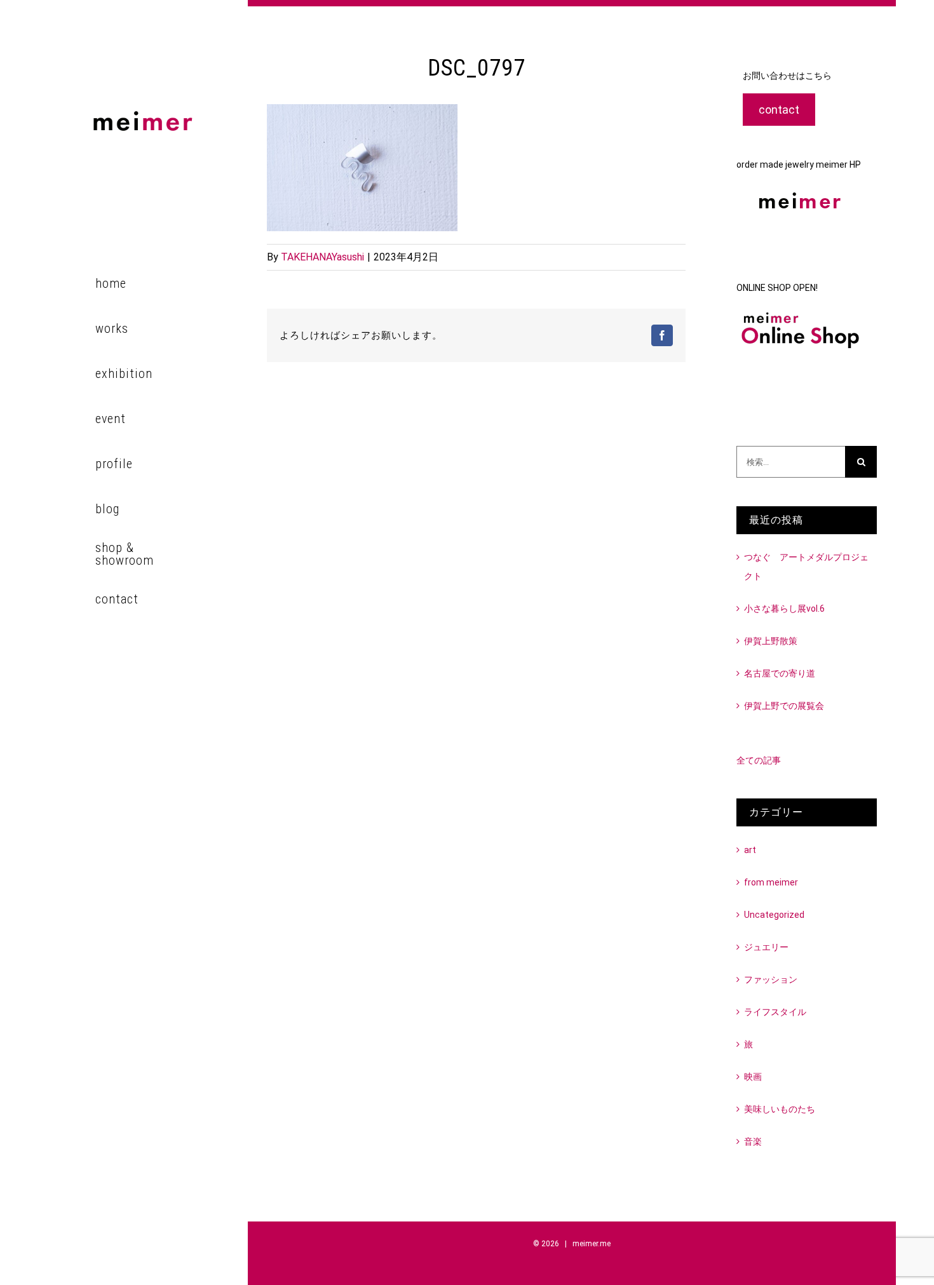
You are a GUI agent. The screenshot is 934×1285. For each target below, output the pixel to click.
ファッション (770, 979)
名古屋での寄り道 (779, 673)
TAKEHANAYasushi (322, 257)
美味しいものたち (779, 1109)
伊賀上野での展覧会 (784, 706)
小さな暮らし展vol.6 (784, 608)
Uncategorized (774, 915)
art (750, 850)
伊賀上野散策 (770, 641)
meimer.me (591, 1243)
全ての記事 (758, 760)
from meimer (771, 882)
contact (779, 109)
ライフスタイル (775, 1012)
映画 (753, 1077)
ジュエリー (766, 947)
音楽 (753, 1141)
